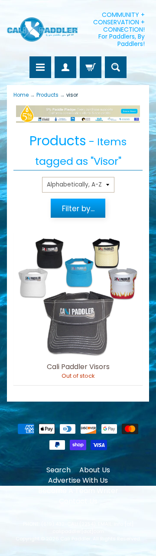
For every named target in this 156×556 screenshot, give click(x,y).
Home (21, 95)
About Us (94, 470)
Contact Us (78, 501)
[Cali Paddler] (42, 29)
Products (47, 95)
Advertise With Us (78, 480)
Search (58, 470)
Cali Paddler (75, 538)
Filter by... (78, 208)
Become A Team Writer (78, 491)
